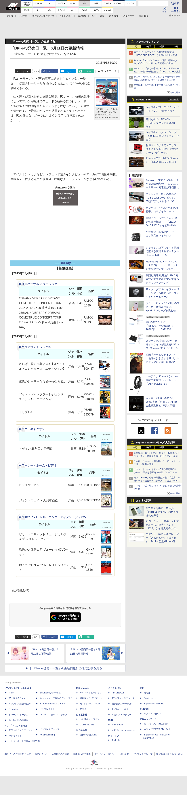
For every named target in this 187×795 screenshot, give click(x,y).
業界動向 (113, 15)
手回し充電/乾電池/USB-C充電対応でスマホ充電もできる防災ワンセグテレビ (162, 279)
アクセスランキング (147, 41)
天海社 (147, 692)
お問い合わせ (41, 754)
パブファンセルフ (152, 713)
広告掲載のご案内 (60, 754)
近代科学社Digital (88, 734)
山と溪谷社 (81, 714)
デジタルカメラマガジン (21, 730)
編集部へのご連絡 (82, 754)
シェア (52, 71)
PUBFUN (144, 709)
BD (93, 15)
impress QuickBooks (154, 703)
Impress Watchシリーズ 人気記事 (155, 442)
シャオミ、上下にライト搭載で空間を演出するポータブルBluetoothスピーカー (162, 251)
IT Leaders (14, 709)
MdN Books (117, 724)
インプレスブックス (49, 729)
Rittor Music (82, 688)
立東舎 (83, 709)
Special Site (143, 99)
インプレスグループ (142, 754)
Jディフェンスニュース (123, 698)
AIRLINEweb (118, 692)
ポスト (26, 71)
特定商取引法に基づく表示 (169, 754)
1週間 (161, 46)
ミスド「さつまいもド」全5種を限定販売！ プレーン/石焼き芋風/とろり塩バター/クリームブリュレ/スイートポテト (156, 472)
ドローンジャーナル (18, 714)
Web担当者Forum (17, 698)
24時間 (147, 46)
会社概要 (124, 754)
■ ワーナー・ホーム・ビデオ (38, 465)
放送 (102, 15)
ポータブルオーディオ (43, 15)
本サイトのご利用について (18, 754)
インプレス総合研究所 (19, 703)
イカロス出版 (114, 688)
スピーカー (128, 15)
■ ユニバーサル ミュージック (38, 283)
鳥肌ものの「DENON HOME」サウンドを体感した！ (161, 123)
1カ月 (175, 46)
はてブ (70, 71)
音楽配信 (143, 15)
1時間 (134, 46)
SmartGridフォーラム (50, 692)
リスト (36, 71)
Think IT (12, 692)
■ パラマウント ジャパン (35, 346)
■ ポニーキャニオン (32, 429)
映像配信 (82, 15)
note (89, 71)
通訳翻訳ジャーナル (121, 703)
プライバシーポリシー (105, 754)
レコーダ (22, 15)
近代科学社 (81, 730)
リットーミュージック (91, 692)
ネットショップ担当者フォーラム (56, 698)
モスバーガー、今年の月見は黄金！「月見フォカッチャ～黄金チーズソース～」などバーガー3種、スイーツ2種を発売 (157, 480)
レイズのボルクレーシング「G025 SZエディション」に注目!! (162, 136)
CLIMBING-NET (88, 724)
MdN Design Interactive (123, 730)
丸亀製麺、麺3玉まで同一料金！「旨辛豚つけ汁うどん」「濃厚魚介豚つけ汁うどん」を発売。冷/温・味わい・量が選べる (156, 456)
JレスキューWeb (120, 709)
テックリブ (113, 735)
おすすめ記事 (143, 500)
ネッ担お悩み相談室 (18, 720)
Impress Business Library (52, 703)
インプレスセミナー (49, 709)
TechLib (116, 740)
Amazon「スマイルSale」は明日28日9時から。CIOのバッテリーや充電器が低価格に (162, 184)
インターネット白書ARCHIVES (24, 741)
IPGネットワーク (148, 719)
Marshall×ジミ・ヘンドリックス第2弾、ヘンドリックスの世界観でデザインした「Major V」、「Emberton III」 (162, 269)
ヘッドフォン (65, 15)
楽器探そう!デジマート (91, 698)
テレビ (10, 15)
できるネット (15, 735)
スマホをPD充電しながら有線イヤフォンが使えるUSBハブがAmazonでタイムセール (162, 344)
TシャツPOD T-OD (90, 703)
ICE (142, 688)
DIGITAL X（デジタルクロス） (55, 714)
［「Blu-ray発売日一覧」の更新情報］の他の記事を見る (65, 668)
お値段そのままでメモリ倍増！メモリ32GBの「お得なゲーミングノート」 (162, 149)
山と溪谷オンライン (90, 719)
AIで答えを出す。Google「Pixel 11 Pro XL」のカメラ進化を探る (162, 512)
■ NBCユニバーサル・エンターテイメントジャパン (53, 517)
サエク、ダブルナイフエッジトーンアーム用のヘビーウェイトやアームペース (162, 293)
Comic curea (150, 698)
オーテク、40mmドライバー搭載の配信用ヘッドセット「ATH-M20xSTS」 (162, 380)
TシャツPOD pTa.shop (156, 723)
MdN (110, 720)
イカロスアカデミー (121, 714)
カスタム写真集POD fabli (157, 729)
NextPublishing (47, 734)
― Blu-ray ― (65, 263)
